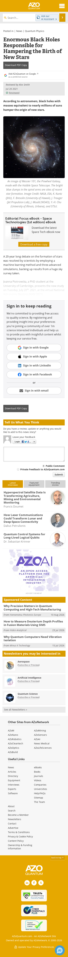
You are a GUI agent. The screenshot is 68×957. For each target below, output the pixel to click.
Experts (12, 789)
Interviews (13, 784)
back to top (56, 857)
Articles (12, 771)
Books (37, 771)
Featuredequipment (34, 483)
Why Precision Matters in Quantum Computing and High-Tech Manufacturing (32, 607)
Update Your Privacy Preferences (35, 947)
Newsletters (14, 819)
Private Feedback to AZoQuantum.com (42, 469)
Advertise (13, 827)
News (19, 31)
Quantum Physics (34, 31)
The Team (39, 802)
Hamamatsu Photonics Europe (25, 614)
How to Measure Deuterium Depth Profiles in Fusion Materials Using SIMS (33, 623)
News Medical (42, 743)
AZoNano (13, 734)
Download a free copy (33, 244)
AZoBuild (13, 752)
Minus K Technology (20, 645)
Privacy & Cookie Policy (20, 836)
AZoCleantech (15, 743)
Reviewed (14, 92)
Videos (37, 780)
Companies (40, 784)
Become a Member (18, 814)
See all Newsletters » (15, 709)
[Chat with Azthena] (60, 950)
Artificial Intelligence (29, 677)
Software (13, 793)
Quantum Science (28, 693)
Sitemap (38, 797)
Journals (38, 776)
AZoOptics (13, 747)
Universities (40, 789)
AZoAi (37, 739)
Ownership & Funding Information (20, 847)
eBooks (38, 767)
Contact (12, 823)
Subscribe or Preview (28, 664)
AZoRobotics (14, 739)
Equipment (14, 780)
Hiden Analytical (18, 630)
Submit (59, 474)
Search (12, 810)
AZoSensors (40, 734)
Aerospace (24, 661)
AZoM (11, 730)
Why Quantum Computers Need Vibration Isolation (33, 638)
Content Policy (16, 840)
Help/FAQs (40, 793)
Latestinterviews (13, 483)
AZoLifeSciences (43, 747)
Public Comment (55, 465)
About (11, 806)
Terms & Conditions (19, 832)
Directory (13, 776)
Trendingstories (55, 483)
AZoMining (40, 730)
